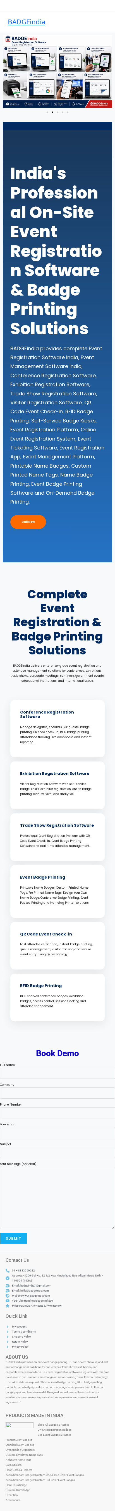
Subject (5, 1144)
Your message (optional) (18, 1164)
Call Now (28, 522)
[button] (9, 71)
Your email (7, 1124)
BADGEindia (26, 21)
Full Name (7, 1065)
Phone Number (11, 1105)
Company (7, 1085)
